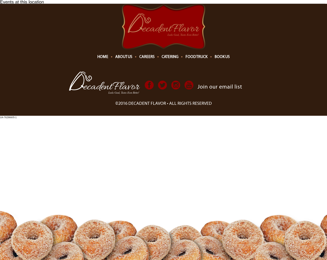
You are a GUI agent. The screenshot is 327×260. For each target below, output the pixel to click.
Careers (147, 57)
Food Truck (196, 57)
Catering (170, 57)
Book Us (222, 57)
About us (123, 57)
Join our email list (220, 87)
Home (102, 57)
